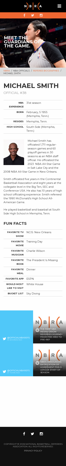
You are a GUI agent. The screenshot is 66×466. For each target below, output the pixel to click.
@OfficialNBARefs (18, 337)
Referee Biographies (46, 70)
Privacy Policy (33, 450)
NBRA (7, 70)
